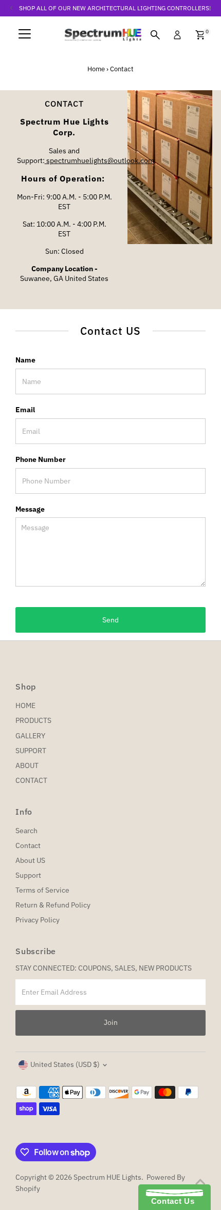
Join (111, 1022)
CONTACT (31, 780)
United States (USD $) (65, 1064)
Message (30, 509)
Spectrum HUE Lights (107, 1177)
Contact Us (170, 1201)
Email (25, 409)
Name (25, 360)
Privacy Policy (37, 919)
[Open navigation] (24, 35)
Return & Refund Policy (52, 905)
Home (96, 69)
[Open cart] (200, 34)
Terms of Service (42, 890)
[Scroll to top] (200, 1182)
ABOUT (27, 765)
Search (26, 830)
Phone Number (40, 459)
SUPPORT (30, 750)
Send (110, 619)
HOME (25, 705)
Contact (28, 845)
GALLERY (30, 735)
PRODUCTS (33, 720)
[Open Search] (155, 34)
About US (30, 860)
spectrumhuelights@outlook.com (99, 160)
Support (28, 875)
